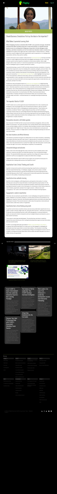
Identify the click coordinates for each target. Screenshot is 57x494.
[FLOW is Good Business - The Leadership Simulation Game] (24, 2)
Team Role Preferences (19, 388)
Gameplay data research (30, 370)
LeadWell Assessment (18, 390)
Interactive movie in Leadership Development (31, 385)
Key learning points (6, 367)
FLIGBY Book (41, 390)
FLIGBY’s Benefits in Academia (31, 363)
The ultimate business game (19, 360)
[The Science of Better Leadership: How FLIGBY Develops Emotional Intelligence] (39, 252)
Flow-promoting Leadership (31, 383)
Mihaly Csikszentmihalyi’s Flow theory (37, 224)
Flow (4, 378)
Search (40, 402)
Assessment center (18, 378)
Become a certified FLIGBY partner (44, 365)
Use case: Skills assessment (19, 374)
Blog (28, 378)
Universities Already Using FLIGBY (32, 365)
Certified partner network (42, 360)
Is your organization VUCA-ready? (32, 381)
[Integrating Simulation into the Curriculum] (17, 271)
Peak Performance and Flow (7, 381)
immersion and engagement (32, 83)
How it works (5, 365)
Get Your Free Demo (42, 383)
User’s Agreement (41, 397)
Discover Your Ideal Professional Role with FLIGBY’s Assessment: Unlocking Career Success (11, 323)
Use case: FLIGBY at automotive (20, 372)
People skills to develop (19, 365)
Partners (41, 358)
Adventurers (5, 358)
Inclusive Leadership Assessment (20, 395)
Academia (29, 358)
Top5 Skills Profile (18, 383)
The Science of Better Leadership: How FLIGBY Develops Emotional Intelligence (38, 261)
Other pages (41, 378)
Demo (46, 3)
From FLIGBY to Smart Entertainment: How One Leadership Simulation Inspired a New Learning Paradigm (17, 261)
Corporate (17, 358)
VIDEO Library (41, 388)
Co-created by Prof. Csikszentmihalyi (8, 383)
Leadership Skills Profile (19, 381)
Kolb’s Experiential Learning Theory (25, 74)
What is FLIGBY (6, 360)
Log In (52, 3)
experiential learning (36, 57)
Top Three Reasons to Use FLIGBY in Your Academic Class (32, 360)
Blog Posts (28, 31)
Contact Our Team (41, 381)
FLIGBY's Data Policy (42, 395)
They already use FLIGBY (19, 367)
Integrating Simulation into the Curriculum (27, 315)
